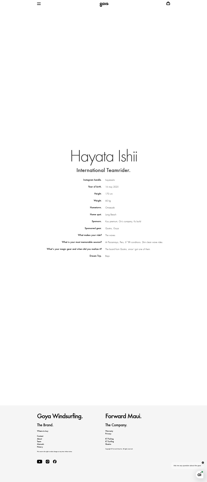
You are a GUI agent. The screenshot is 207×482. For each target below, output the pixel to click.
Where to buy (42, 431)
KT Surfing (109, 441)
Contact (40, 436)
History (40, 447)
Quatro (108, 444)
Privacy (108, 433)
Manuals (40, 444)
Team (39, 441)
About (39, 439)
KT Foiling (109, 439)
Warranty (109, 431)
